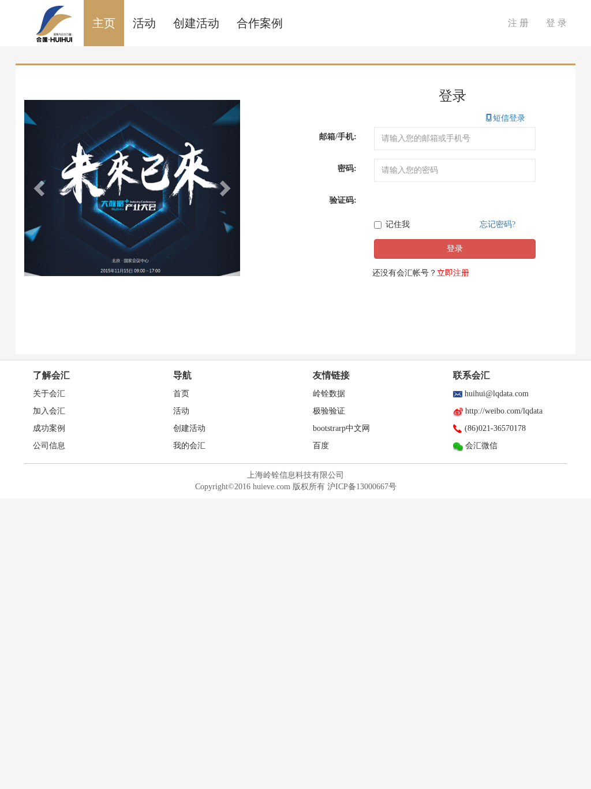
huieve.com (271, 486)
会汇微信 (481, 445)
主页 (103, 23)
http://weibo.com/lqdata (504, 411)
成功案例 (49, 428)
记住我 (398, 224)
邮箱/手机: (338, 136)
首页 (181, 393)
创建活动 (196, 23)
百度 (321, 445)
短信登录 (505, 118)
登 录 (556, 23)
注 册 (518, 23)
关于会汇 (49, 393)
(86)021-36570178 (495, 428)
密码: (347, 168)
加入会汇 (49, 411)
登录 (455, 248)
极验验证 (329, 411)
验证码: (343, 200)
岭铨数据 (329, 393)
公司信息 (49, 445)
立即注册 (453, 273)
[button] (40, 188)
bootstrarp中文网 (341, 428)
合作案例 (260, 23)
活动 (144, 23)
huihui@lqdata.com (497, 393)
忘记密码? (497, 224)
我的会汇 (189, 445)
